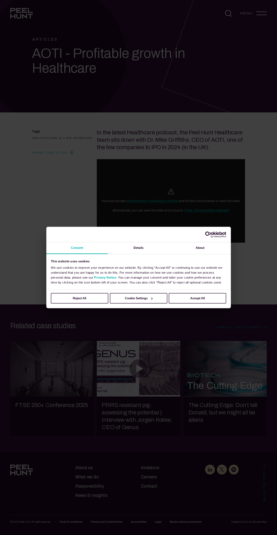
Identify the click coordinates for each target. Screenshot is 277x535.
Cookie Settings (136, 298)
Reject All (79, 298)
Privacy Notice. (105, 277)
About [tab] (200, 247)
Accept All (197, 298)
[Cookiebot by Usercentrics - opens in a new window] (208, 234)
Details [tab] (138, 247)
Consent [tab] (77, 247)
